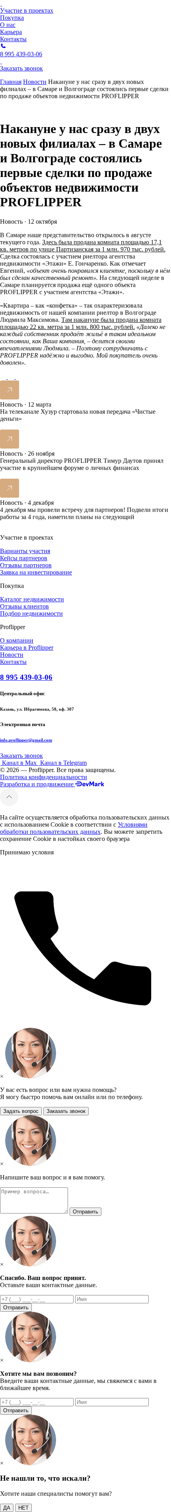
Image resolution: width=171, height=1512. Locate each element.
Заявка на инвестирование (36, 572)
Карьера (11, 32)
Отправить (85, 1212)
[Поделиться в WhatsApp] (12, 376)
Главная (10, 81)
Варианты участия (25, 551)
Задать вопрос (21, 1111)
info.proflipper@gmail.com (26, 740)
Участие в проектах (26, 10)
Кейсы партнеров (23, 558)
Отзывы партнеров (26, 565)
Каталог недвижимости (32, 599)
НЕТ (23, 1508)
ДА (6, 1508)
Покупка (12, 17)
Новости (35, 81)
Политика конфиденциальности (43, 777)
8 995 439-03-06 (26, 677)
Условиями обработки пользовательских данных (74, 828)
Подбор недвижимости (31, 613)
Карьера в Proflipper (26, 647)
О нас (8, 24)
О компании (16, 640)
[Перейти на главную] (1, 3)
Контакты (13, 39)
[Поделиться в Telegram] (4, 376)
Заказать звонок (66, 1111)
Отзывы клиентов (24, 606)
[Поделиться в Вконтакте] (19, 376)
